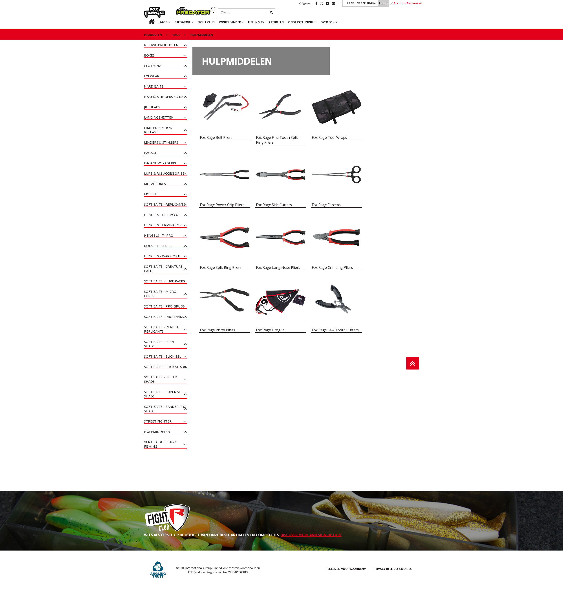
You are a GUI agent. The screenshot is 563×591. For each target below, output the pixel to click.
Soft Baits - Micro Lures (160, 293)
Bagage (150, 152)
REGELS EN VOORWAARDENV (346, 569)
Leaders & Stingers (161, 142)
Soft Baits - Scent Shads (160, 343)
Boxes (149, 55)
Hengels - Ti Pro (158, 235)
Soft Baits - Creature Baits (163, 268)
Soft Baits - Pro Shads (164, 316)
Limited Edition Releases (158, 129)
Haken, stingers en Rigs (165, 96)
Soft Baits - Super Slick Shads (165, 394)
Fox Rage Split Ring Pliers (220, 267)
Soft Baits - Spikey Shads (160, 379)
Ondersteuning (300, 22)
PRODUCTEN (153, 35)
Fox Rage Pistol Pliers (217, 330)
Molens (150, 194)
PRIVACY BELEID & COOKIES (393, 569)
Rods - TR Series (158, 245)
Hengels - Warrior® (162, 256)
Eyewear (151, 76)
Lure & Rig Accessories (164, 173)
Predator (183, 9)
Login (383, 3)
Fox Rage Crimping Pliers (332, 267)
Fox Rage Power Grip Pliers (222, 204)
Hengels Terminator (163, 225)
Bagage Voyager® (160, 163)
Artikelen (276, 22)
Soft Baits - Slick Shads (165, 366)
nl (148, 22)
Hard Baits (153, 86)
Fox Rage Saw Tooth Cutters (335, 330)
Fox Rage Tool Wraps (329, 137)
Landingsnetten (159, 117)
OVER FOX (327, 22)
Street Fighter (158, 421)
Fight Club (206, 22)
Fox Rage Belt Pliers (216, 137)
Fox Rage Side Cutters (274, 204)
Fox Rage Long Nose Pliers (278, 267)
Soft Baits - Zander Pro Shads (165, 408)
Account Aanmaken (407, 3)
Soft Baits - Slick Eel (162, 356)
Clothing (152, 65)
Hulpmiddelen (157, 431)
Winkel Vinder (230, 22)
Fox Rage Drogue (270, 330)
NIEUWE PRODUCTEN (161, 45)
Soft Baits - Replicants (164, 204)
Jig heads (152, 107)
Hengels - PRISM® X (161, 214)
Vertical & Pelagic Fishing (160, 444)
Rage (148, 9)
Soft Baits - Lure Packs (164, 281)
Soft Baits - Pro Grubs (164, 306)
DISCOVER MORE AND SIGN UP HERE (311, 534)
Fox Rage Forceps (326, 204)
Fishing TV (256, 22)
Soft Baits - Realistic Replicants (163, 329)
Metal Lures (155, 183)
